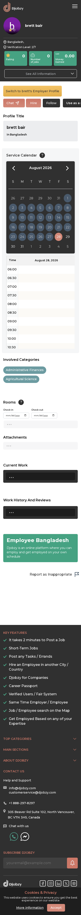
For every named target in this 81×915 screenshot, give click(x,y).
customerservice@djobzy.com (32, 792)
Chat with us (19, 826)
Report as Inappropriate (51, 574)
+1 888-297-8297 (22, 803)
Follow (51, 103)
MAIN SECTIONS (15, 750)
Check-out (37, 409)
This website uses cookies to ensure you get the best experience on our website (40, 896)
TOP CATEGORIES (17, 739)
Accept (56, 908)
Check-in (8, 409)
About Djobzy (15, 760)
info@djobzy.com (22, 788)
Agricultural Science (21, 379)
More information (30, 908)
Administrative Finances (25, 370)
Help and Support (17, 780)
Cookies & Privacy (41, 892)
